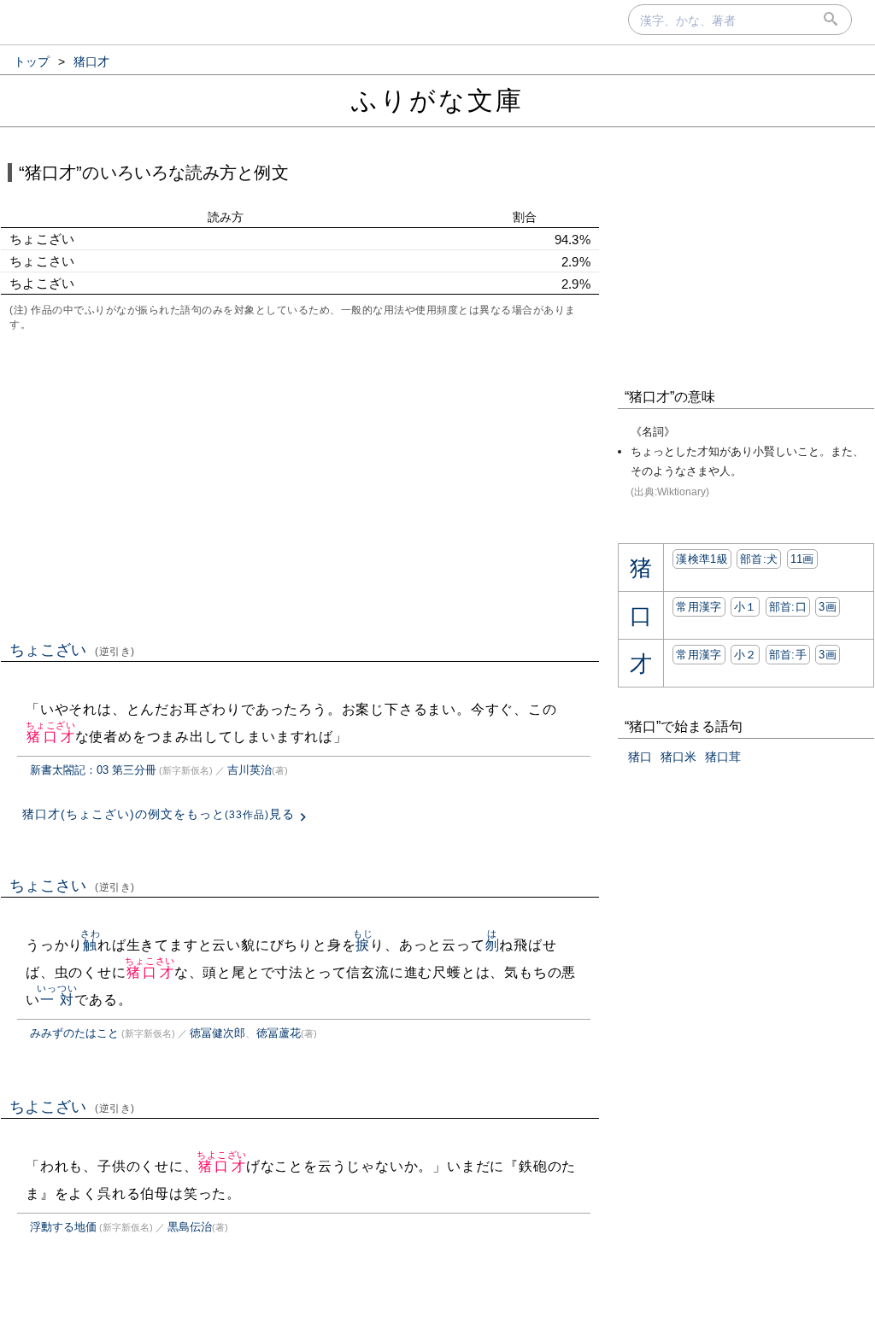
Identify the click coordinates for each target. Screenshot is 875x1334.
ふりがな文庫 (437, 100)
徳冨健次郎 (217, 1033)
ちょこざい (72, 649)
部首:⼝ (788, 606)
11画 (802, 559)
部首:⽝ (759, 559)
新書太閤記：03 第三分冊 (93, 770)
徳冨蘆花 (278, 1033)
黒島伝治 (189, 1226)
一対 (57, 999)
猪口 (640, 757)
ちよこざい (72, 1106)
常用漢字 (698, 606)
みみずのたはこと (74, 1033)
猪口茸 (723, 757)
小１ (745, 606)
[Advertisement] (300, 484)
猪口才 (51, 736)
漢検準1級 (702, 559)
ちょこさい (72, 885)
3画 (828, 606)
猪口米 (678, 757)
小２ (745, 654)
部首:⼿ (788, 654)
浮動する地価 (63, 1226)
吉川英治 (249, 770)
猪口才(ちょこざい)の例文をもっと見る (158, 814)
